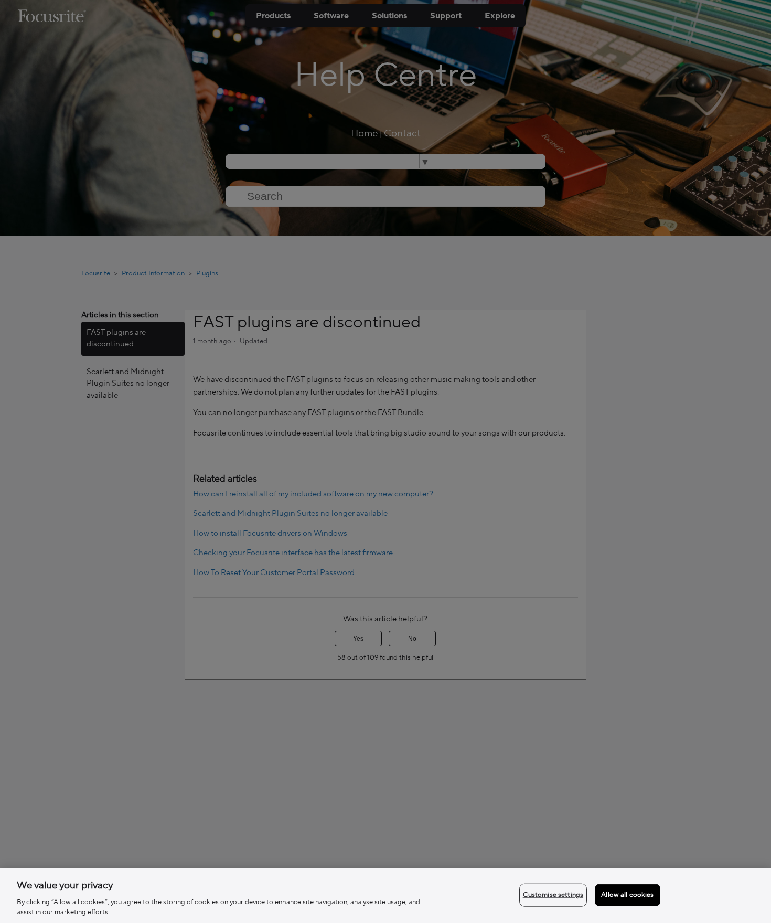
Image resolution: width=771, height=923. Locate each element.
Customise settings (553, 894)
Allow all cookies (627, 894)
